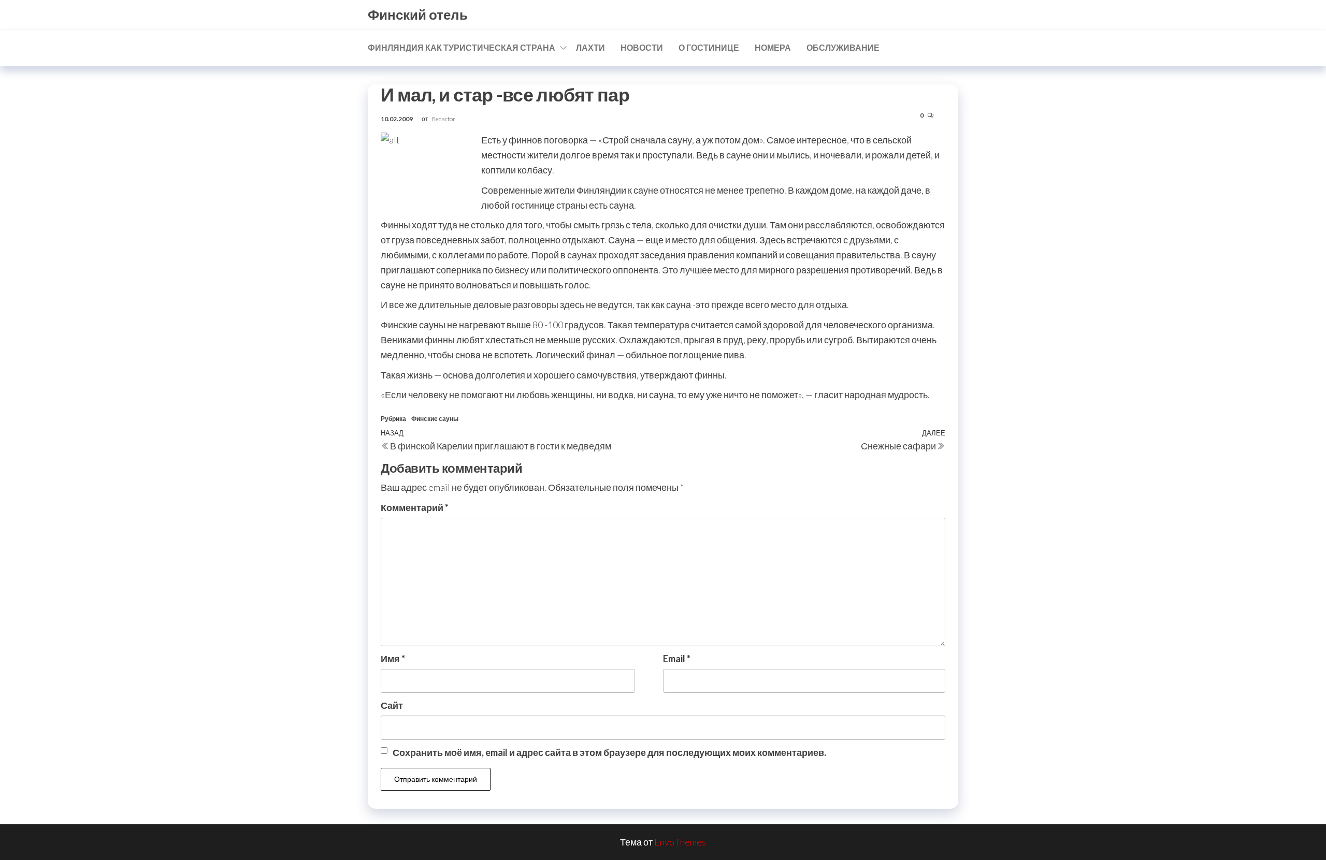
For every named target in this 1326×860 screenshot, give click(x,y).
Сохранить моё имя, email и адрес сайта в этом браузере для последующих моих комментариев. (609, 752)
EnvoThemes (680, 842)
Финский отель (418, 14)
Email (676, 658)
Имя (393, 658)
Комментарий (415, 507)
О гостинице (709, 47)
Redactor (443, 119)
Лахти (590, 47)
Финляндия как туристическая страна (461, 47)
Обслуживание (843, 47)
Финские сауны (434, 418)
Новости (642, 47)
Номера (773, 47)
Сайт (392, 705)
